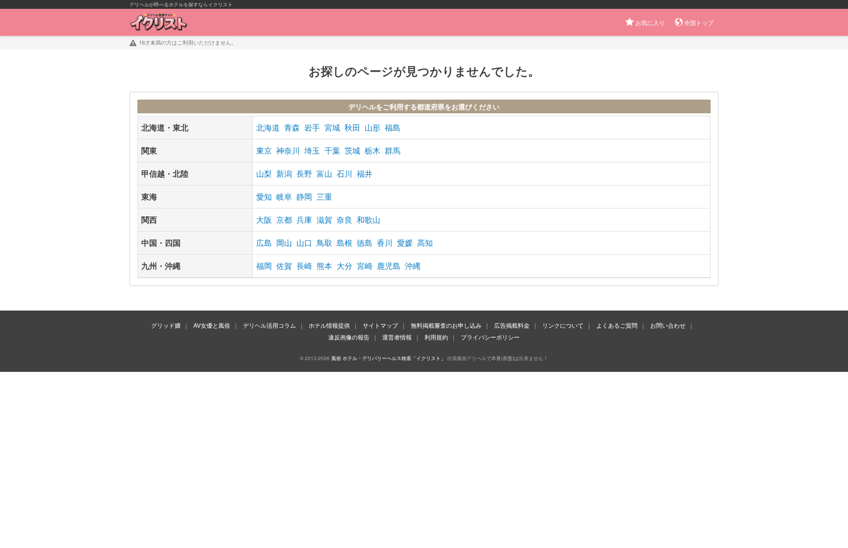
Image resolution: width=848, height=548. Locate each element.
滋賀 (324, 219)
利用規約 (436, 337)
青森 (292, 127)
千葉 (332, 150)
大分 (344, 265)
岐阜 (284, 196)
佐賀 (284, 265)
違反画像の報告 (349, 337)
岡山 (284, 242)
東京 (264, 150)
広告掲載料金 (512, 325)
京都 (284, 219)
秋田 (352, 127)
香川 (385, 242)
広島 (264, 242)
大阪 (264, 219)
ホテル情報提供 (329, 325)
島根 (344, 242)
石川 (344, 173)
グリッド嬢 (166, 325)
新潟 (284, 173)
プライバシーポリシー (490, 337)
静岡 (304, 196)
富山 (324, 173)
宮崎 (364, 265)
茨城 (352, 150)
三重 (324, 196)
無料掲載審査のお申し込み (446, 325)
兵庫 (304, 219)
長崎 (304, 265)
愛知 (264, 196)
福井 (364, 173)
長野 (304, 173)
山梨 (264, 173)
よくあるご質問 (616, 325)
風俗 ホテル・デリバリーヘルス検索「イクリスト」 (388, 358)
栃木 (372, 150)
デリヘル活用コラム (269, 325)
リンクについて (562, 325)
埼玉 (312, 150)
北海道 (268, 127)
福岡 (264, 265)
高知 (425, 242)
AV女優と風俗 (211, 325)
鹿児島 (388, 265)
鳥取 (324, 242)
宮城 (332, 127)
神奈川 (288, 150)
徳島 (364, 242)
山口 (304, 242)
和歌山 (368, 219)
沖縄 (413, 265)
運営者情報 (397, 337)
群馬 (392, 150)
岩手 (312, 127)
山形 (372, 127)
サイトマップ (380, 325)
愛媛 (405, 242)
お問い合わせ (668, 325)
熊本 (324, 265)
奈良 (344, 219)
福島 (392, 127)
